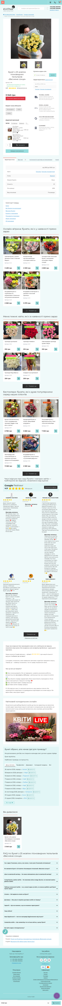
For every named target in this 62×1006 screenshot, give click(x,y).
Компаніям (45, 984)
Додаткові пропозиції (12, 120)
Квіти (7, 206)
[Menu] (2, 2)
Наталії (24, 769)
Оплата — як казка (43, 105)
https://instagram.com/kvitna (41, 960)
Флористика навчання (45, 986)
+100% (9, 113)
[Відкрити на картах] (24, 486)
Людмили (26, 776)
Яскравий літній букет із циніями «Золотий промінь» (31, 293)
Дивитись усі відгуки (31, 638)
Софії (24, 779)
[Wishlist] (19, 239)
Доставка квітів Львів (9, 14)
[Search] (19, 8)
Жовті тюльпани (11, 218)
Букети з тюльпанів (29, 14)
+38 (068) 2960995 (55, 7)
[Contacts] (55, 2)
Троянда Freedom (29, 341)
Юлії (25, 798)
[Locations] (50, 2)
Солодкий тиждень (40, 765)
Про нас (46, 972)
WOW (7, 123)
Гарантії (46, 977)
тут (6, 677)
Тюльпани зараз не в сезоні (15, 98)
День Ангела (10, 765)
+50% (18, 109)
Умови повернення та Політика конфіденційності (45, 979)
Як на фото (10, 109)
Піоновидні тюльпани (12, 216)
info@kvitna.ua (45, 963)
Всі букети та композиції (13, 208)
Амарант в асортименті (30, 372)
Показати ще (31, 634)
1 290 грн (26, 129)
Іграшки (21, 123)
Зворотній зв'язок (45, 988)
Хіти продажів (16, 976)
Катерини (29, 792)
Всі (50, 765)
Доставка (45, 976)
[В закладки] (48, 1003)
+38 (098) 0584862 (55, 8)
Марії (26, 772)
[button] (31, 727)
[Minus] (10, 146)
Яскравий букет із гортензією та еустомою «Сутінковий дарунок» (31, 456)
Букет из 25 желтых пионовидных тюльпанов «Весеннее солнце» (31, 939)
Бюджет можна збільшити (13, 105)
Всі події (9, 802)
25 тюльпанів (10, 221)
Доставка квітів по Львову (45, 983)
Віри (24, 788)
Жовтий (52, 176)
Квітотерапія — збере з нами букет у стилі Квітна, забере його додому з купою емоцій (18, 138)
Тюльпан (37, 89)
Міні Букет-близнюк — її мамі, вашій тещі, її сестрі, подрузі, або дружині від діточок (18, 129)
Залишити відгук (50, 487)
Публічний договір (45, 981)
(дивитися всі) (49, 79)
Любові (25, 782)
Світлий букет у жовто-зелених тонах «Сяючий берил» (12, 258)
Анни (24, 795)
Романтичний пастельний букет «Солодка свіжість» (29, 258)
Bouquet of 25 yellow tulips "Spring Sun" (23, 941)
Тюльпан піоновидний (45, 89)
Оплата (45, 974)
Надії (24, 785)
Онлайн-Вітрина (16, 972)
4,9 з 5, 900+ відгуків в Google (46, 116)
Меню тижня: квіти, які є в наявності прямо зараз (30, 316)
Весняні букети (10, 211)
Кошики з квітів (16, 979)
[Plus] (10, 144)
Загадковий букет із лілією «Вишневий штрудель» (29, 421)
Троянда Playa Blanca (11, 372)
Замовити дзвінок (54, 10)
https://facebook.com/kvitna (49, 960)
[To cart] (18, 268)
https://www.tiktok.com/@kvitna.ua (45, 960)
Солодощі (14, 123)
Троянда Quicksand (11, 341)
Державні (29, 765)
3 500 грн (25, 138)
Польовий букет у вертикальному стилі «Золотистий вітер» (48, 421)
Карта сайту (46, 990)
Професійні (20, 765)
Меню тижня (16, 974)
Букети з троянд (16, 977)
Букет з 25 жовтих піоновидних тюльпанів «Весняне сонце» (12, 839)
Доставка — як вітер (44, 94)
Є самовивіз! (42, 125)
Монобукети (19, 14)
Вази (27, 123)
